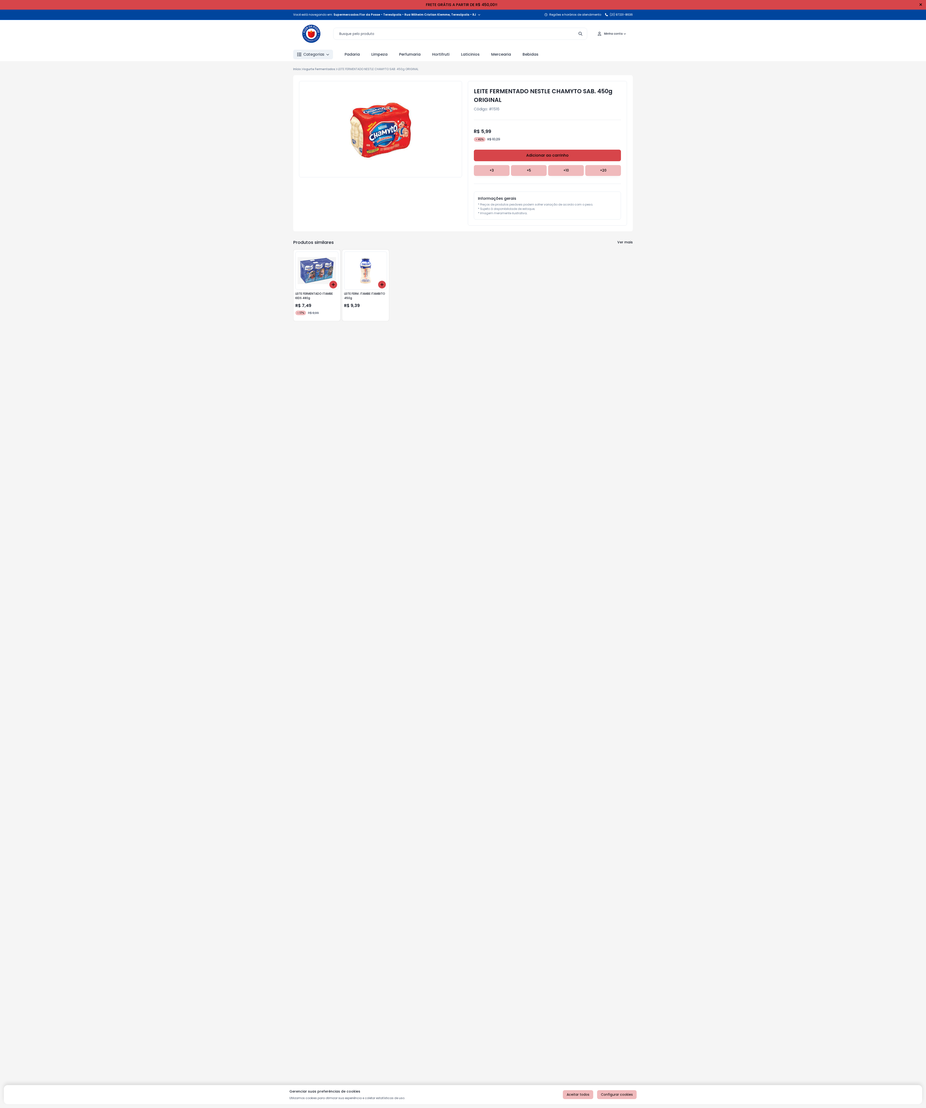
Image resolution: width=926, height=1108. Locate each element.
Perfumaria (410, 54)
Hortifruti (440, 54)
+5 (529, 170)
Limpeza (379, 54)
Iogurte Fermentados (319, 69)
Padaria (352, 54)
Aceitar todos (578, 1094)
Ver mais (625, 242)
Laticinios (470, 54)
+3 (492, 170)
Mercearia (501, 54)
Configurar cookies (617, 1094)
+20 (603, 170)
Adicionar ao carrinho (547, 155)
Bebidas (530, 54)
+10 (566, 170)
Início (297, 69)
